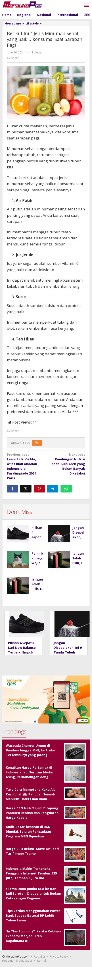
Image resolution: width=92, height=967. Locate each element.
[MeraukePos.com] (22, 4)
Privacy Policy (59, 956)
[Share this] (12, 488)
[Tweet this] (25, 488)
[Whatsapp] (66, 488)
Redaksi (39, 956)
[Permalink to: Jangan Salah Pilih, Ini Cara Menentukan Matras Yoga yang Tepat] (59, 559)
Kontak (42, 960)
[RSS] (37, 443)
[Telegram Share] (52, 488)
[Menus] (87, 5)
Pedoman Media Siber (17, 960)
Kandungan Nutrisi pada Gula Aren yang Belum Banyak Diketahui (68, 463)
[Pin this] (39, 488)
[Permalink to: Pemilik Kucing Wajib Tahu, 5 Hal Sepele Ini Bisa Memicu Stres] (18, 559)
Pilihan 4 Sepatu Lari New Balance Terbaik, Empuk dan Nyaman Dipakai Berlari (22, 652)
